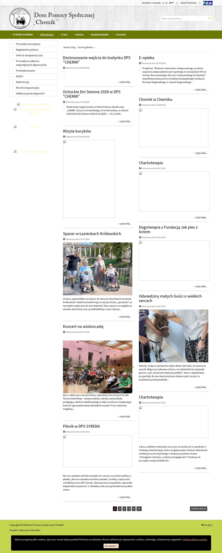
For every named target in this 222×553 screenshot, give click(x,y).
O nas (64, 34)
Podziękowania (25, 70)
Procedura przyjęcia (28, 44)
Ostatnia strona (198, 508)
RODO (19, 76)
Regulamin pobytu (27, 49)
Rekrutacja (22, 82)
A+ (166, 2)
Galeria (79, 34)
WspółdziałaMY (100, 34)
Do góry (208, 525)
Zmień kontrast (189, 2)
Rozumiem (111, 545)
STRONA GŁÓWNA (23, 34)
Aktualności (47, 34)
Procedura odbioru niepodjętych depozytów (31, 63)
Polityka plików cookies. (194, 539)
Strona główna (85, 47)
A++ (171, 2)
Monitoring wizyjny (27, 87)
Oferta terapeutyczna (29, 55)
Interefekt (35, 530)
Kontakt (121, 34)
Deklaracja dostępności (30, 93)
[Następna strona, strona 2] (139, 508)
